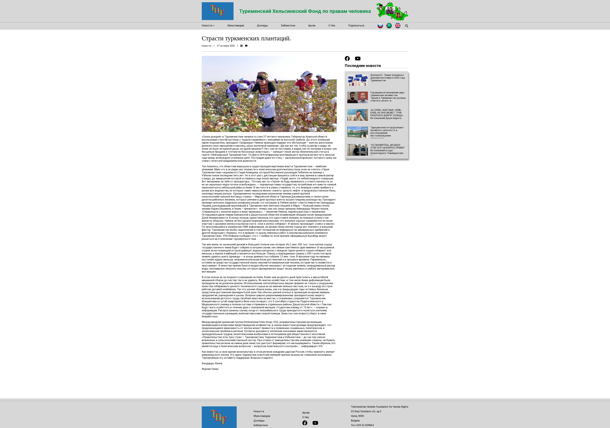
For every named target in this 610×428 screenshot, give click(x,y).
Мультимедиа (235, 25)
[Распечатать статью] (241, 46)
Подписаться (356, 25)
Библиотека (288, 25)
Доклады (262, 25)
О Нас (332, 25)
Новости (259, 411)
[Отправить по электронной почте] (246, 46)
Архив (311, 25)
